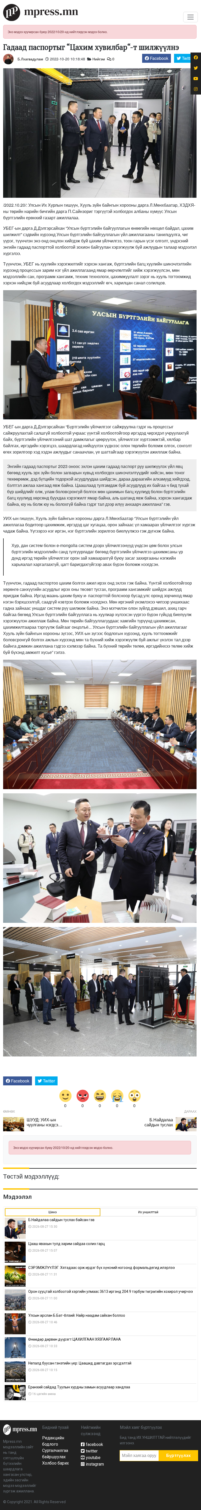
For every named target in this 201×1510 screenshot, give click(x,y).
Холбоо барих (55, 1463)
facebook (94, 1444)
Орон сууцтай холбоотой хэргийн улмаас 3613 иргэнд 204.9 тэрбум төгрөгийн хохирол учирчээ (110, 1291)
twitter (92, 1451)
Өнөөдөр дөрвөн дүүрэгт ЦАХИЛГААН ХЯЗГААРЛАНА (74, 1339)
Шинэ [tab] (52, 1212)
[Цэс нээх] (190, 17)
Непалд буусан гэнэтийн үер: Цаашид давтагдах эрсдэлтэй (79, 1363)
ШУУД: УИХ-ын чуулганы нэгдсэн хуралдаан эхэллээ (45, 1125)
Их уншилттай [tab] (148, 1212)
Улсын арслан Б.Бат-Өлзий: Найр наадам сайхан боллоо (76, 1315)
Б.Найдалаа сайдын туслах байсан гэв (158, 1125)
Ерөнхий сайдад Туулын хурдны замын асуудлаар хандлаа (79, 1387)
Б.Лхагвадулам (30, 58)
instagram (95, 1464)
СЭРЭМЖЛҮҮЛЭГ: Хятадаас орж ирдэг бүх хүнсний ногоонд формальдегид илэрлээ (101, 1268)
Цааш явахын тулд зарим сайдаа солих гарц (66, 1244)
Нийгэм (98, 58)
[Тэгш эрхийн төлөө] (20, 1429)
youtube (93, 1457)
